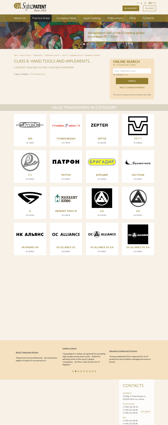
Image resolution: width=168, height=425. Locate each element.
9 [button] (95, 371)
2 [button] (83, 44)
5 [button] (83, 371)
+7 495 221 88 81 (130, 413)
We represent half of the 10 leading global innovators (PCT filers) (116, 34)
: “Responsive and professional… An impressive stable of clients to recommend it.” (36, 356)
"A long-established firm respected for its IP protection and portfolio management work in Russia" (130, 356)
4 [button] (81, 371)
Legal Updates (92, 18)
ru (150, 3)
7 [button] (89, 371)
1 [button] (81, 44)
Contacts (148, 18)
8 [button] (92, 371)
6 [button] (86, 371)
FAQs (133, 18)
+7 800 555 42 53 (130, 407)
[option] (84, 31)
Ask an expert (130, 8)
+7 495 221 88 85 (130, 420)
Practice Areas (41, 18)
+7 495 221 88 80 (130, 410)
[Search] (137, 3)
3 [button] (86, 44)
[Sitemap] (141, 3)
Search (132, 81)
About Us (19, 18)
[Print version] (145, 3)
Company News (66, 18)
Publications (115, 18)
